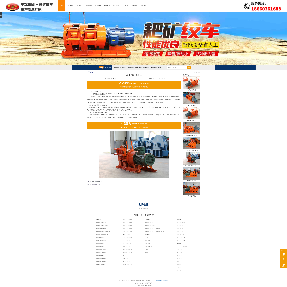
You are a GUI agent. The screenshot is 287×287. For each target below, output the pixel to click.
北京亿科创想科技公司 (127, 264)
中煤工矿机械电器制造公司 (102, 234)
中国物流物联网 (148, 246)
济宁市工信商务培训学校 (182, 246)
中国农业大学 (179, 267)
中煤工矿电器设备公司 (127, 228)
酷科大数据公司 (126, 255)
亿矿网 (146, 237)
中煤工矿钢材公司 (100, 246)
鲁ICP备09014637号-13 (162, 280)
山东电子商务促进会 (181, 237)
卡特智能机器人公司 (127, 243)
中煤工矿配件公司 (100, 243)
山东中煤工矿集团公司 (101, 222)
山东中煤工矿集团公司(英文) (102, 225)
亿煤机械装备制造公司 (127, 231)
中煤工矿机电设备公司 (127, 222)
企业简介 (70, 5)
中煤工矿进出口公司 (100, 264)
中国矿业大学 (179, 249)
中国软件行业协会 (180, 234)
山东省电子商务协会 (181, 240)
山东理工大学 (179, 264)
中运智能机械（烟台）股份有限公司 (152, 228)
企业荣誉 (116, 5)
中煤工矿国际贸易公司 (101, 249)
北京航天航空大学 (180, 255)
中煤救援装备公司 (100, 255)
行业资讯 (134, 5)
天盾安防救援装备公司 (127, 237)
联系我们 (89, 5)
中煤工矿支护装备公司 (101, 261)
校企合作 (179, 243)
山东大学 (178, 261)
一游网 (146, 249)
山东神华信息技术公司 (127, 252)
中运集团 (147, 219)
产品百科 (125, 5)
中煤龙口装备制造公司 (101, 240)
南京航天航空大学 (180, 258)
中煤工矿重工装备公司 (101, 258)
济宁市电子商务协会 (181, 222)
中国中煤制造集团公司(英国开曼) (103, 231)
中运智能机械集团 (149, 222)
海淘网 (146, 252)
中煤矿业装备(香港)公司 (101, 228)
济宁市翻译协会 (180, 225)
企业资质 (107, 5)
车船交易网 (147, 240)
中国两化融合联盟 (180, 228)
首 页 (193, 72)
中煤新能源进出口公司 (127, 225)
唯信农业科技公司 (126, 246)
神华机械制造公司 (126, 234)
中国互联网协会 (180, 231)
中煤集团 (98, 219)
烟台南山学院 (179, 252)
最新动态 (143, 5)
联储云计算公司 (126, 258)
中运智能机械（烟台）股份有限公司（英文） (154, 231)
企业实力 (80, 5)
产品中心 (98, 5)
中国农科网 (147, 243)
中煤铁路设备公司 (100, 237)
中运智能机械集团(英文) (150, 225)
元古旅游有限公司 (126, 261)
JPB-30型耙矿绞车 (97, 181)
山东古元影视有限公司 (127, 249)
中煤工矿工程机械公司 (127, 219)
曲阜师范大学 (179, 270)
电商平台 (147, 234)
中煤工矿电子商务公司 (101, 252)
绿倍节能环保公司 (126, 240)
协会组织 (179, 219)
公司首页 (61, 5)
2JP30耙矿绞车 (96, 184)
